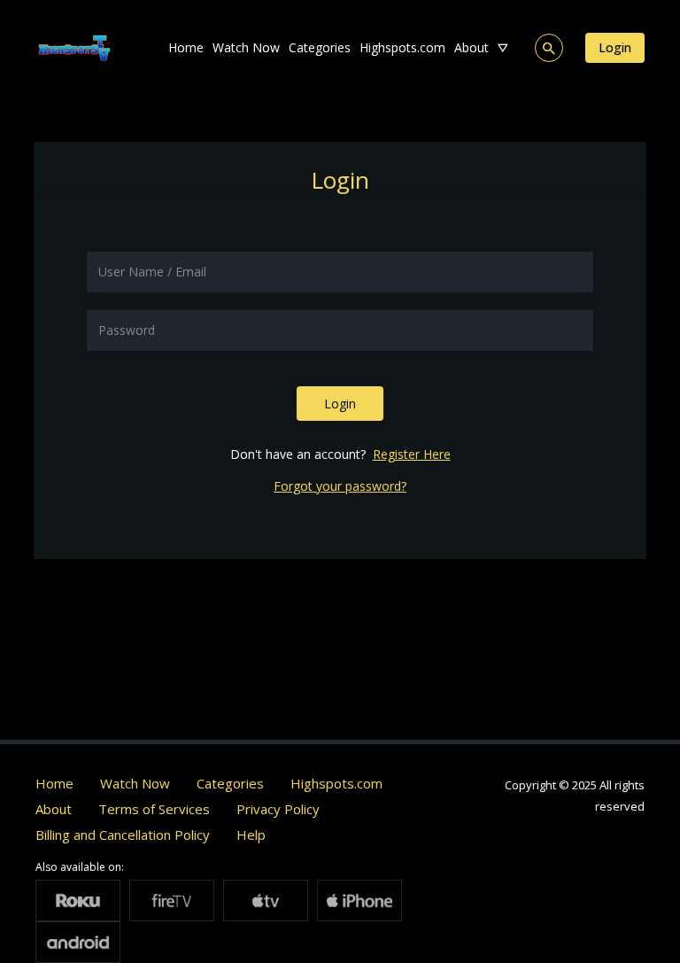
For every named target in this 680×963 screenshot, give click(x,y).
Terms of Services (154, 809)
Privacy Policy (278, 809)
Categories (320, 47)
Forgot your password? (340, 486)
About (471, 47)
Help (251, 834)
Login (615, 47)
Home (186, 47)
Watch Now (246, 47)
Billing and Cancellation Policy (122, 834)
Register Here (412, 454)
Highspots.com (402, 47)
